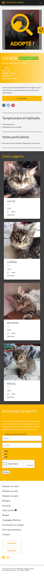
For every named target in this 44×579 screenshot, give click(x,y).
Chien (6, 451)
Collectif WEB (24, 570)
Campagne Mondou (11, 520)
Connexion (11, 543)
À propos (6, 505)
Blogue (5, 515)
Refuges (6, 500)
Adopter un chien (10, 486)
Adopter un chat (10, 491)
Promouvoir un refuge (12, 524)
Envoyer (6, 472)
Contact (6, 534)
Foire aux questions (11, 529)
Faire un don (8, 510)
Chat (5, 454)
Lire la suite (22, 98)
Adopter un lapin (10, 495)
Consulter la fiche (22, 181)
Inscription (11, 550)
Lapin (6, 457)
